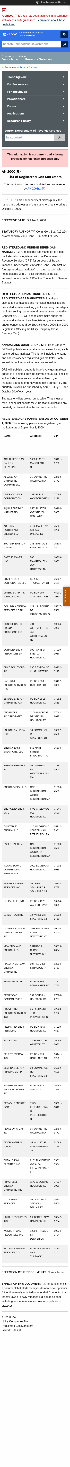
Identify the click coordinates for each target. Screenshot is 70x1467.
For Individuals (17, 92)
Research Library (19, 121)
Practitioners (16, 99)
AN (34, 188)
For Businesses (17, 84)
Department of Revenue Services (21, 67)
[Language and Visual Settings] (64, 34)
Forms (11, 106)
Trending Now (17, 77)
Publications (15, 114)
